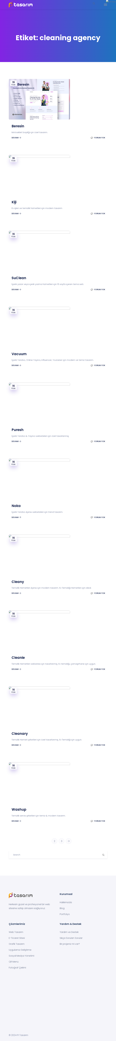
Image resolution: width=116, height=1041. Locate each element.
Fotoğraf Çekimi (17, 967)
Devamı (15, 137)
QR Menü (14, 961)
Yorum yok (99, 137)
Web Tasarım (16, 932)
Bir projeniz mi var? (70, 944)
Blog (62, 908)
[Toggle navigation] (105, 4)
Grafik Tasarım (16, 944)
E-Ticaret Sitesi (17, 938)
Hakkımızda (66, 902)
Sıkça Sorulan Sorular (71, 938)
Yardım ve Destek (69, 932)
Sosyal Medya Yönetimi (21, 955)
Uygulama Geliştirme (20, 949)
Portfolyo (65, 914)
